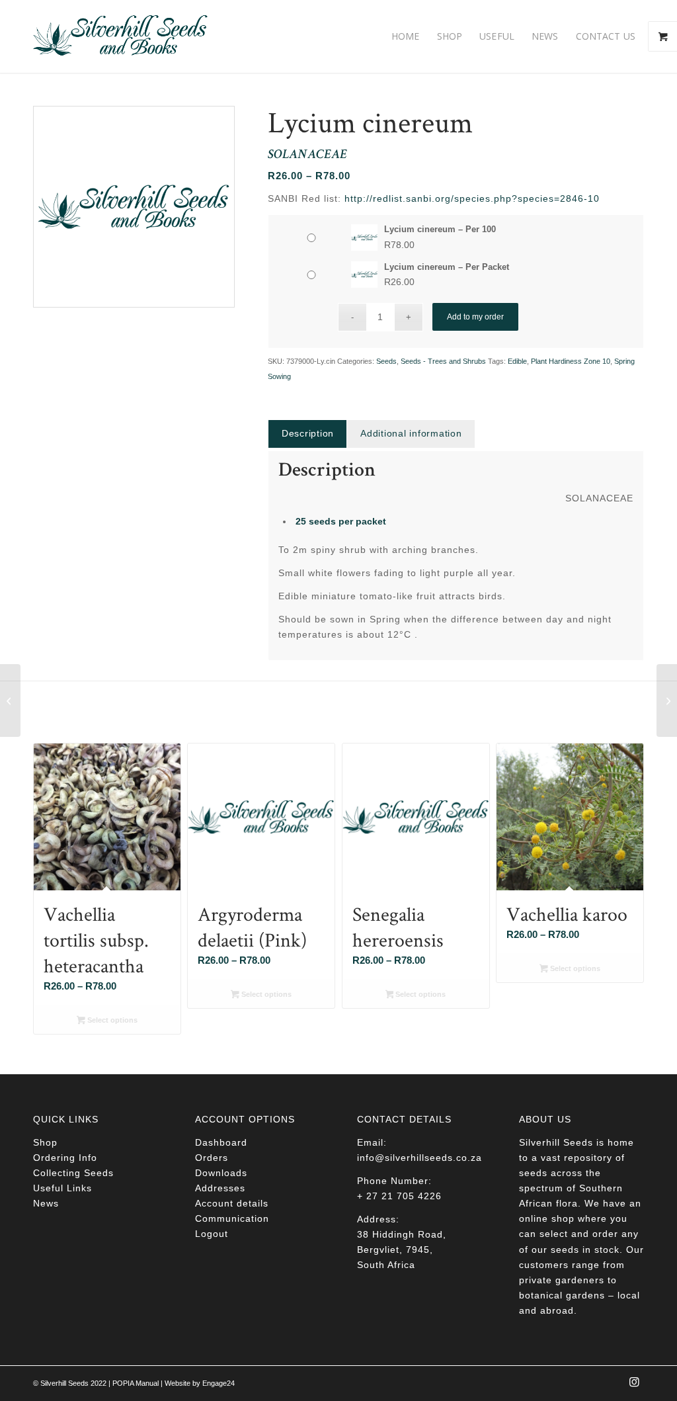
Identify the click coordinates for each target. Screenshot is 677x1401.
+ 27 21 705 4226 (399, 1196)
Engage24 (218, 1383)
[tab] (307, 433)
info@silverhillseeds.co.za (419, 1157)
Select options (111, 1020)
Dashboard (221, 1142)
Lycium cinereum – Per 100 (440, 229)
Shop (45, 1142)
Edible (517, 361)
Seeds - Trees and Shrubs (443, 361)
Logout (211, 1233)
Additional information (411, 433)
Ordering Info (65, 1157)
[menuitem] (405, 36)
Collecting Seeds (73, 1173)
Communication (232, 1218)
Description (308, 433)
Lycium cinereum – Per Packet (446, 267)
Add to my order (475, 316)
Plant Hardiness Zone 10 (570, 361)
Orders (211, 1157)
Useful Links (62, 1188)
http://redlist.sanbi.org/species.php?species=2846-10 (472, 198)
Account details (231, 1203)
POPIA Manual (135, 1383)
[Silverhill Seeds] (120, 36)
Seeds (386, 361)
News (46, 1203)
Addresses (220, 1188)
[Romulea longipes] (10, 700)
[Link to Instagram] (634, 1386)
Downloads (221, 1173)
